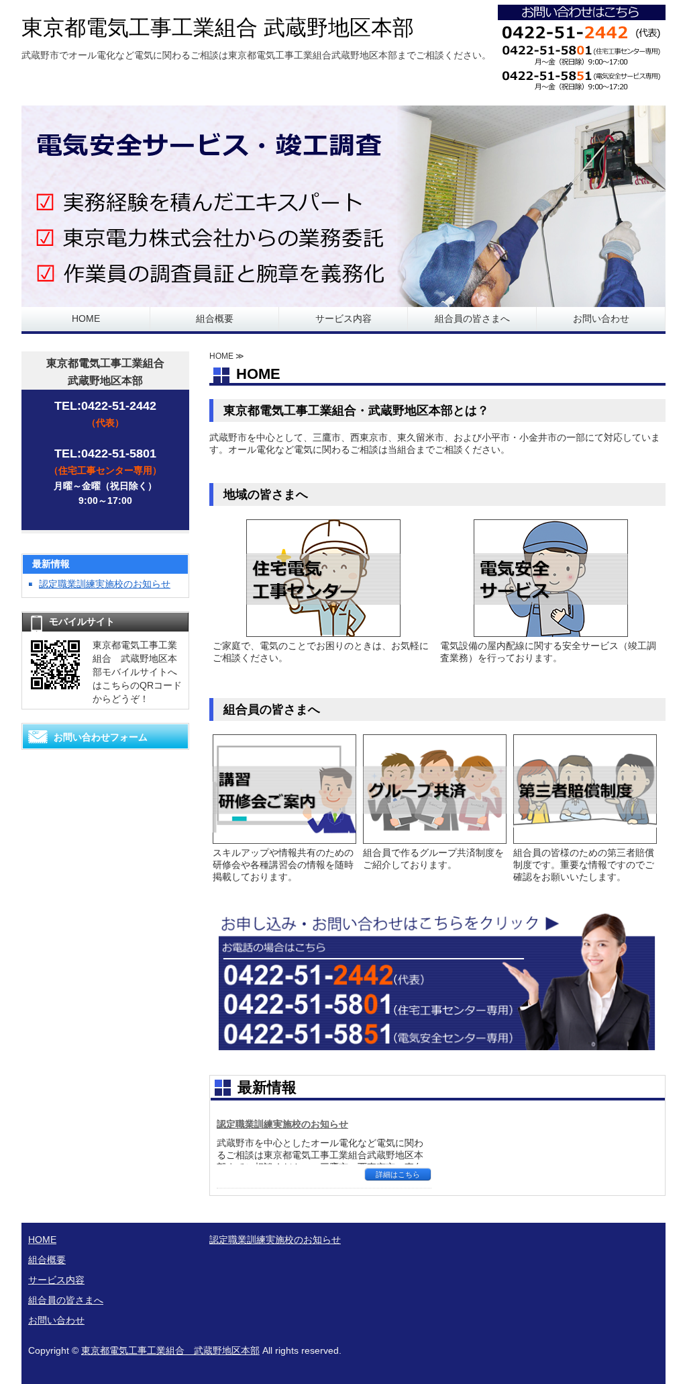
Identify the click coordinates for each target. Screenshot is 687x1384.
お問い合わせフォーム (101, 737)
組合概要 (214, 318)
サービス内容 (343, 318)
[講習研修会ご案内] (284, 838)
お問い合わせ (601, 318)
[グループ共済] (435, 838)
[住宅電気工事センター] (323, 631)
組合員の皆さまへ (472, 318)
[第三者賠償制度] (585, 838)
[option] (343, 206)
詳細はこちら (398, 1174)
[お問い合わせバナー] (436, 1050)
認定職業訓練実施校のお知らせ (282, 1124)
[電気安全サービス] (551, 631)
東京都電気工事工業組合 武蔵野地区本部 (217, 27)
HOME (86, 318)
